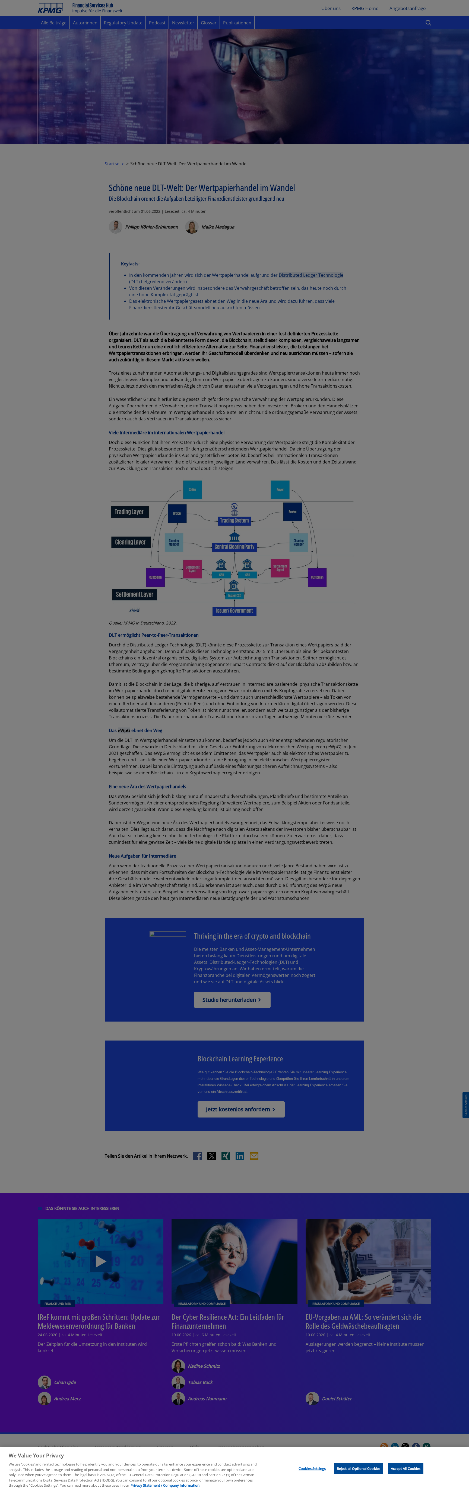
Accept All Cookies (405, 1468)
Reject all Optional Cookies (359, 1468)
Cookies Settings (312, 1468)
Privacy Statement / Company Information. (165, 1485)
